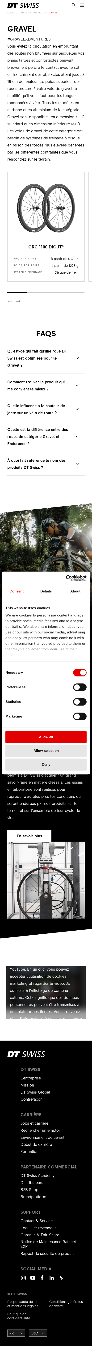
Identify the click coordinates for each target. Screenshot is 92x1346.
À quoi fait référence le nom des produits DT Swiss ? (36, 464)
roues (23, 12)
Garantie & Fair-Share (40, 1234)
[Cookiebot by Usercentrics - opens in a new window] (66, 578)
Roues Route (38, 12)
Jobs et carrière (34, 1123)
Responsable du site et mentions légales (23, 1303)
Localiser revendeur (38, 1227)
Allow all (46, 737)
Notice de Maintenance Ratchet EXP (48, 1244)
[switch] (80, 687)
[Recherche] (74, 5)
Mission (27, 1084)
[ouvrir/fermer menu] (82, 5)
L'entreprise (31, 1077)
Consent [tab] (16, 591)
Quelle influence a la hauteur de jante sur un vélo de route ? (36, 409)
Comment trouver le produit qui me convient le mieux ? (36, 385)
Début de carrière (36, 1144)
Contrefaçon (31, 1099)
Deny (46, 764)
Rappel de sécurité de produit (47, 1253)
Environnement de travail (42, 1137)
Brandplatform (33, 1196)
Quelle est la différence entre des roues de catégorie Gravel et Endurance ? (37, 436)
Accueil (12, 12)
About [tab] (75, 591)
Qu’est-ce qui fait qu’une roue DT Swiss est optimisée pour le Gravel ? (37, 358)
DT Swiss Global (35, 1092)
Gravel (53, 12)
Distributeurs (32, 1182)
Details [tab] (46, 591)
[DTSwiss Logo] (23, 5)
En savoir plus (29, 835)
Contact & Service (37, 1220)
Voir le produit (46, 226)
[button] (18, 301)
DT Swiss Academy (37, 1175)
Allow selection (46, 751)
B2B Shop (29, 1189)
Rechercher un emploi (40, 1130)
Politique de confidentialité (18, 1316)
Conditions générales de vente (66, 1303)
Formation (29, 1151)
